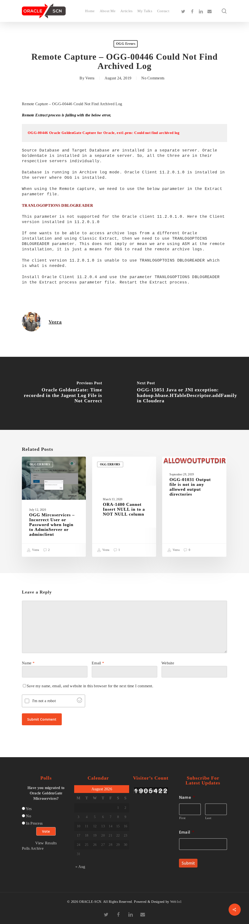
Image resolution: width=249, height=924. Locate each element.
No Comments (152, 78)
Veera (90, 78)
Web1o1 (176, 902)
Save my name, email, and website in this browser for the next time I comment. (90, 686)
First (182, 818)
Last (208, 818)
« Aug (80, 867)
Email (98, 663)
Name (28, 663)
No (28, 816)
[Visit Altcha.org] (79, 701)
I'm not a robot (44, 701)
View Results (46, 843)
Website (167, 663)
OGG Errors (125, 44)
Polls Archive (33, 848)
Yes (29, 809)
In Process (34, 823)
